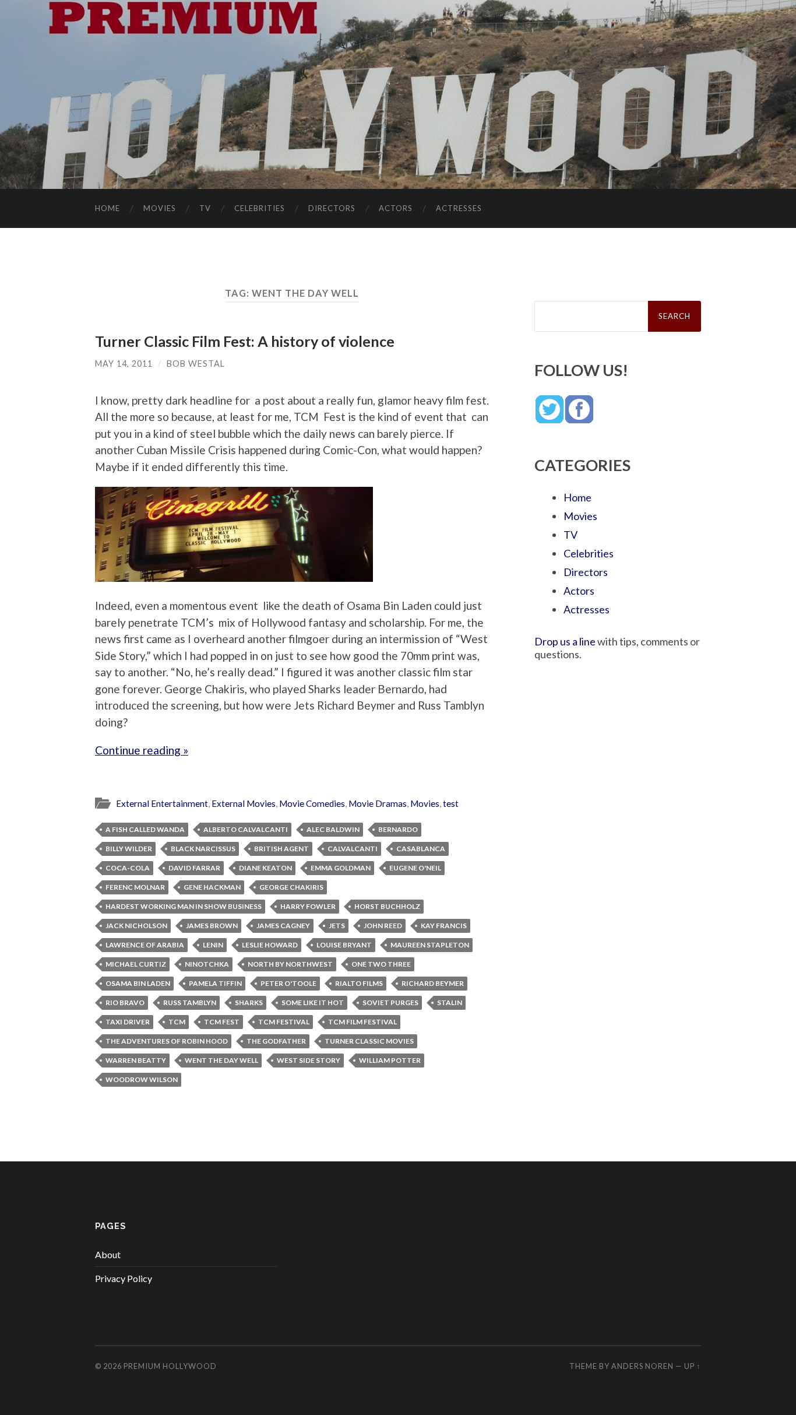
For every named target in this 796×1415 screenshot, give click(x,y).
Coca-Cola (127, 867)
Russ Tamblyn (189, 1002)
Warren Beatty (135, 1060)
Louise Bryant (344, 944)
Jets (337, 925)
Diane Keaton (265, 867)
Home (107, 208)
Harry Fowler (308, 906)
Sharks (249, 1002)
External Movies (244, 803)
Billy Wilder (128, 848)
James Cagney (283, 925)
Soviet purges (390, 1002)
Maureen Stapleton (429, 944)
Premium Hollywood (170, 1366)
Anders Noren (642, 1366)
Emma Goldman (341, 867)
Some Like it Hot (312, 1002)
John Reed (383, 925)
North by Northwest (290, 964)
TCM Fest (221, 1021)
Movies (159, 208)
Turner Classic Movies (369, 1041)
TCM (176, 1021)
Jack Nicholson (136, 925)
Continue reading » (141, 750)
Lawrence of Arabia (144, 944)
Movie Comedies (312, 803)
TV (205, 208)
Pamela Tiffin (215, 983)
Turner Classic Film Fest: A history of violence (245, 341)
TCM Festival (283, 1021)
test (451, 803)
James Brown (212, 925)
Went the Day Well (221, 1060)
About (108, 1254)
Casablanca (420, 848)
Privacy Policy (123, 1278)
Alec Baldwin (333, 829)
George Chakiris (291, 887)
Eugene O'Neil (415, 867)
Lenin (213, 944)
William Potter (390, 1060)
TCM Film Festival (362, 1021)
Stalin (449, 1002)
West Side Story (308, 1060)
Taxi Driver (127, 1021)
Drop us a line (565, 641)
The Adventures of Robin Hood (166, 1041)
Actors (396, 208)
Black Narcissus (203, 848)
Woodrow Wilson (141, 1079)
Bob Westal (196, 363)
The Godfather (276, 1041)
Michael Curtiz (135, 964)
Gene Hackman (212, 887)
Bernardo (398, 829)
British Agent (281, 848)
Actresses (459, 208)
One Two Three (381, 964)
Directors (331, 208)
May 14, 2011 (124, 363)
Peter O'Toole (288, 983)
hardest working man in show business (183, 906)
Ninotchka (207, 964)
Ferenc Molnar (135, 887)
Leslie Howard (270, 944)
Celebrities (259, 208)
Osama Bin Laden (137, 983)
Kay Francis (444, 925)
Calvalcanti (352, 848)
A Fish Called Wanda (145, 829)
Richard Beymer (432, 983)
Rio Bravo (125, 1002)
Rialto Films (359, 983)
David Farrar (194, 867)
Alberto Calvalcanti (245, 829)
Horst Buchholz (387, 906)
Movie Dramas (377, 803)
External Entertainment (162, 803)
